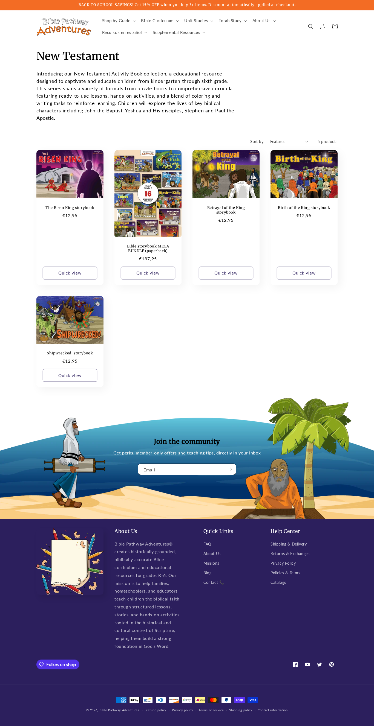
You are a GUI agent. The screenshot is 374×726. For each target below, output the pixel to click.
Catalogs (278, 582)
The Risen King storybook (69, 208)
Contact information (272, 710)
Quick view (70, 272)
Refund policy (156, 710)
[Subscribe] (230, 469)
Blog (207, 572)
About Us (212, 553)
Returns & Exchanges (290, 553)
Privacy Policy (283, 563)
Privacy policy (182, 710)
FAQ (207, 544)
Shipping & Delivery (289, 544)
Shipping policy (240, 710)
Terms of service (211, 710)
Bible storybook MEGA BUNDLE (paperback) (148, 248)
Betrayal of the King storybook (226, 210)
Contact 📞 (213, 582)
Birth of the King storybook (304, 208)
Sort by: (257, 141)
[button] (118, 21)
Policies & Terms (285, 572)
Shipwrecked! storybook (70, 353)
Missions (211, 563)
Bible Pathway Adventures (119, 710)
